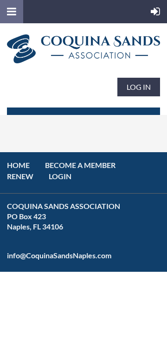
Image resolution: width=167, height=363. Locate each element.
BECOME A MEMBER (80, 165)
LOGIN (60, 176)
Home (18, 165)
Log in (139, 86)
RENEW (20, 176)
